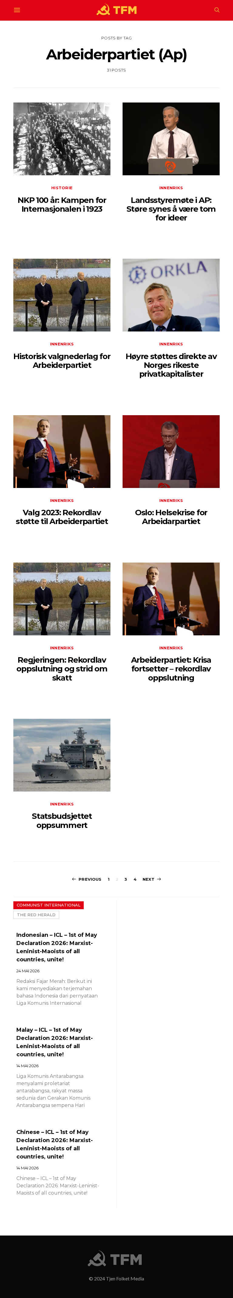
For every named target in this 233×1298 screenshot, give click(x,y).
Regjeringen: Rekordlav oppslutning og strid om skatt (61, 669)
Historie (62, 187)
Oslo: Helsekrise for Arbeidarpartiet (171, 517)
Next (148, 879)
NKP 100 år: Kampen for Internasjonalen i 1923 (62, 204)
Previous (90, 879)
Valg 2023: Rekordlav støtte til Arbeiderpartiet (62, 517)
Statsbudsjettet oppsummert (62, 820)
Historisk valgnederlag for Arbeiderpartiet (61, 360)
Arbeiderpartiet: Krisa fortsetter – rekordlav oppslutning (171, 669)
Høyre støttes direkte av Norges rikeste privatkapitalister (171, 365)
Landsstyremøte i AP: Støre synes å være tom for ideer (171, 209)
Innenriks (171, 187)
